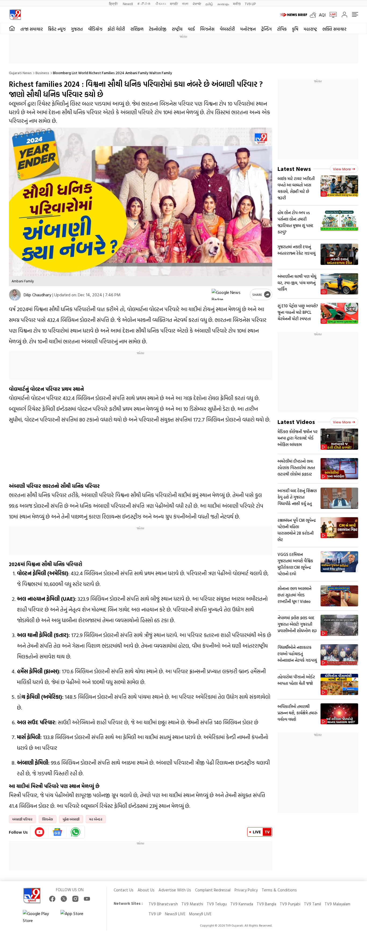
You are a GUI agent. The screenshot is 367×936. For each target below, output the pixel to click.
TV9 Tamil (312, 904)
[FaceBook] (52, 899)
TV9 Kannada (241, 904)
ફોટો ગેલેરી (116, 29)
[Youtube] (40, 832)
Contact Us (124, 890)
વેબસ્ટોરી (227, 29)
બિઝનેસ (207, 29)
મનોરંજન (248, 29)
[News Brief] (293, 14)
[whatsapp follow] (75, 832)
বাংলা (185, 3)
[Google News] (58, 832)
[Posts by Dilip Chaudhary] (15, 295)
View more (342, 169)
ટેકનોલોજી (157, 29)
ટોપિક (282, 29)
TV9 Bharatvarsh (163, 904)
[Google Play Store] (39, 917)
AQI (322, 15)
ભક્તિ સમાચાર (334, 29)
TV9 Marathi (192, 904)
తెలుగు (160, 3)
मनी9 (236, 3)
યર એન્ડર (95, 819)
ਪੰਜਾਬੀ (197, 3)
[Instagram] (75, 899)
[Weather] (314, 15)
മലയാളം (223, 3)
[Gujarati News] (15, 14)
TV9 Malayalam (337, 904)
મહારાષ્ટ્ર (310, 29)
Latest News (294, 168)
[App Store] (76, 917)
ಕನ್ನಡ (144, 3)
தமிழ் (209, 3)
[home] (12, 28)
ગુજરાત (77, 29)
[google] (230, 294)
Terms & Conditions (279, 890)
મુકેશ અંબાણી (71, 819)
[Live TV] (331, 15)
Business (42, 72)
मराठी (174, 3)
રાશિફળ (136, 29)
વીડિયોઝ (95, 29)
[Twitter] (64, 899)
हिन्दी (113, 3)
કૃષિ (295, 29)
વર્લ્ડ (191, 29)
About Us (146, 890)
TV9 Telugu (217, 904)
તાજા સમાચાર (31, 29)
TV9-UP (250, 3)
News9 (128, 3)
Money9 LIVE (200, 914)
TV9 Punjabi (290, 904)
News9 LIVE (175, 914)
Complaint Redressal (213, 890)
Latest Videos (296, 421)
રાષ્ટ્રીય (177, 29)
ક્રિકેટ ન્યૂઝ (57, 29)
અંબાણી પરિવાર (22, 819)
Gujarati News (20, 72)
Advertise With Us (175, 890)
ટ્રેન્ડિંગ (266, 29)
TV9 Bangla (266, 904)
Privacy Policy (246, 890)
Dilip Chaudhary (37, 294)
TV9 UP (155, 914)
